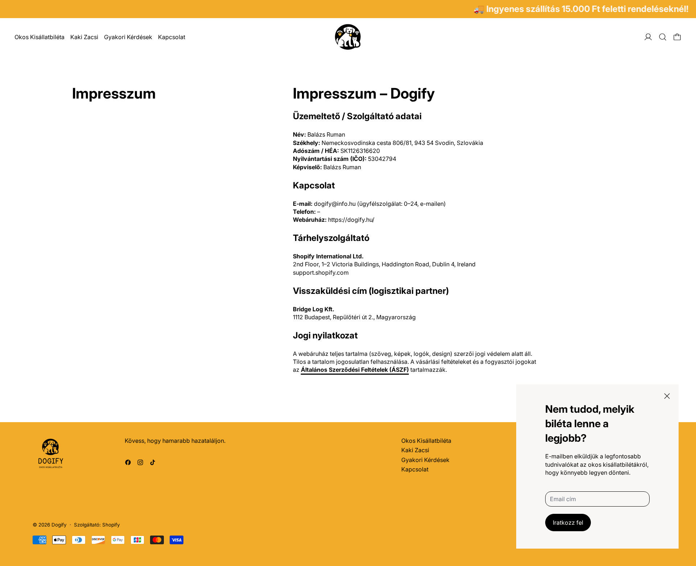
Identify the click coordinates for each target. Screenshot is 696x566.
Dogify (59, 525)
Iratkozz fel (568, 522)
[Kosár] (677, 37)
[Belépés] (648, 37)
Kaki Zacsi (84, 37)
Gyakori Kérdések (128, 37)
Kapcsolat (171, 37)
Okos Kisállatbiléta (39, 37)
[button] (662, 37)
